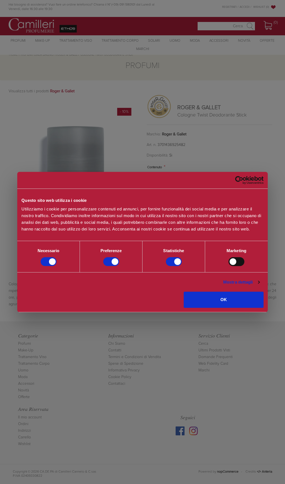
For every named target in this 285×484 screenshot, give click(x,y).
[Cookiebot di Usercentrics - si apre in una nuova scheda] (239, 180)
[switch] (111, 261)
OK (223, 299)
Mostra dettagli (238, 282)
